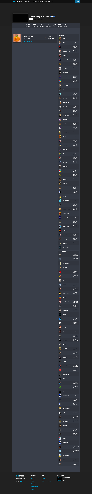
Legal (32, 484)
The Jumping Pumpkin (39, 16)
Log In (78, 1)
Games (26, 1)
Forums (29, 1)
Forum (43, 19)
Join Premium (33, 491)
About (32, 481)
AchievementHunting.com (46, 481)
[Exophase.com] (18, 2)
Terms (32, 489)
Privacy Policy (34, 487)
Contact (33, 483)
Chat (49, 1)
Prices (40, 19)
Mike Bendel (22, 479)
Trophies (31, 19)
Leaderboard (40, 1)
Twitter (43, 478)
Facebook (43, 480)
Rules (32, 480)
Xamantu (21, 481)
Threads (43, 477)
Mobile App (33, 478)
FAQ (32, 477)
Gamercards (35, 1)
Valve (26, 482)
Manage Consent (34, 486)
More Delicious (28, 36)
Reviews (45, 1)
